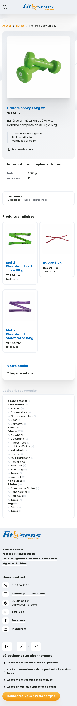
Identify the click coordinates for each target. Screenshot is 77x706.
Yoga (11, 503)
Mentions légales (12, 549)
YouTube (18, 611)
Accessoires (16, 404)
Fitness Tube (19, 442)
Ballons (15, 408)
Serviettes (17, 423)
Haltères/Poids (20, 446)
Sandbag (17, 469)
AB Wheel (17, 435)
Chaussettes (19, 412)
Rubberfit (17, 465)
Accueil (6, 25)
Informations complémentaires (34, 164)
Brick (14, 507)
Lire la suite (12, 279)
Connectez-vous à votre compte (31, 696)
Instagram (19, 629)
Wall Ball (16, 477)
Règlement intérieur (14, 563)
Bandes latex (19, 492)
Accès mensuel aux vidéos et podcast (32, 662)
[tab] (38, 164)
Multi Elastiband (20, 458)
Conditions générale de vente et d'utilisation (29, 558)
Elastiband (17, 438)
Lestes (15, 454)
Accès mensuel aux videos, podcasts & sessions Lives (39, 671)
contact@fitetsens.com (28, 593)
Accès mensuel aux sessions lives (30, 679)
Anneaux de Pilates (23, 488)
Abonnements (17, 401)
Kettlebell (17, 450)
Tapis (14, 473)
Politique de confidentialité (18, 553)
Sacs (14, 420)
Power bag (18, 461)
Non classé (15, 480)
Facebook (18, 620)
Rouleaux (17, 496)
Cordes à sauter (21, 416)
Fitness (20, 25)
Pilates (12, 484)
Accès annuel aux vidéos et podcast (31, 686)
